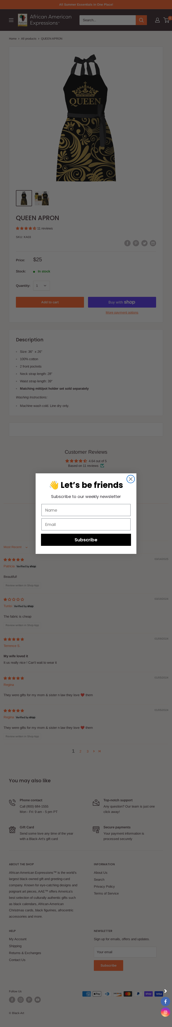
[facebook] (165, 1001)
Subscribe (86, 540)
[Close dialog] (131, 479)
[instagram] (165, 1012)
